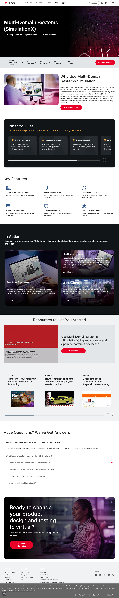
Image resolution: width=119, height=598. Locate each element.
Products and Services (11, 572)
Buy (56, 3)
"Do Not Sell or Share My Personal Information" (18, 591)
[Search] (113, 3)
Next (109, 160)
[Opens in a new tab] (95, 574)
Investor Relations (45, 575)
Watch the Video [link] (71, 108)
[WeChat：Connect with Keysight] (113, 574)
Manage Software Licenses (28, 575)
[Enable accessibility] (4, 594)
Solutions (39, 3)
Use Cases (8, 575)
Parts (22, 579)
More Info (110, 595)
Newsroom (43, 572)
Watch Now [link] (73, 351)
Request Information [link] (105, 62)
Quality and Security (45, 577)
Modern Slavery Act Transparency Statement (52, 582)
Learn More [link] (11, 301)
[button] (102, 3)
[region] (59, 143)
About (42, 569)
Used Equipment (9, 582)
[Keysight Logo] (12, 3)
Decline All (96, 595)
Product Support (25, 572)
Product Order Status (27, 577)
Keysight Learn (9, 579)
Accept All (82, 595)
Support (24, 569)
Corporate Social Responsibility (49, 579)
